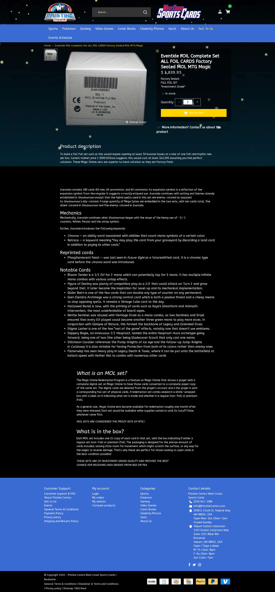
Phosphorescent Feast (83, 257)
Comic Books (127, 28)
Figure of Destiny (80, 284)
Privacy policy (52, 517)
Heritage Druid (126, 315)
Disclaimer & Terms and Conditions (98, 583)
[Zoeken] (145, 12)
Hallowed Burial (79, 306)
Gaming (85, 28)
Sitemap (68, 588)
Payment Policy (53, 513)
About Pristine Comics (57, 497)
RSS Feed (80, 588)
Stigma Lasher (78, 328)
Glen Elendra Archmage (85, 297)
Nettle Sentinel (79, 315)
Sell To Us (205, 28)
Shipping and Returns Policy (61, 521)
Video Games (104, 28)
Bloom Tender (78, 275)
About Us (187, 28)
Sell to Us (50, 501)
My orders (98, 497)
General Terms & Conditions (61, 509)
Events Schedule (60, 37)
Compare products (103, 505)
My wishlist (99, 501)
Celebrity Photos (152, 28)
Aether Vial (103, 355)
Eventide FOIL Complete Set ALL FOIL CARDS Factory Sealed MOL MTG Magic (99, 45)
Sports (53, 28)
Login (95, 493)
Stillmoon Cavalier (81, 342)
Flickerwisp (75, 351)
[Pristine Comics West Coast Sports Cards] (60, 12)
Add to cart (196, 112)
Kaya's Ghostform (165, 306)
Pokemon (69, 28)
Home (47, 45)
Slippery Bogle (78, 333)
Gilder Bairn (76, 293)
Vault (172, 28)
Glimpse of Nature (105, 324)
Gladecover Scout (144, 337)
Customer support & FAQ (59, 493)
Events (48, 505)
